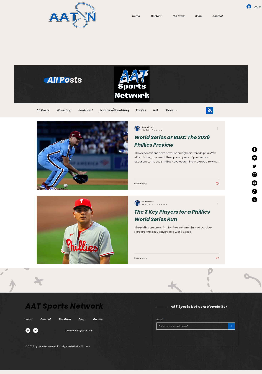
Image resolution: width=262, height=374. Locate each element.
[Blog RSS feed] (209, 110)
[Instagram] (254, 174)
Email (159, 319)
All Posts (43, 110)
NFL (155, 110)
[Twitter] (35, 330)
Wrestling (63, 110)
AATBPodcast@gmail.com (79, 330)
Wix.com (85, 346)
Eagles (141, 110)
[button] (153, 16)
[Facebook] (27, 330)
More (169, 110)
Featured (85, 110)
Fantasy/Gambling (114, 110)
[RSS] (254, 199)
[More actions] (218, 128)
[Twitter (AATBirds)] (254, 166)
